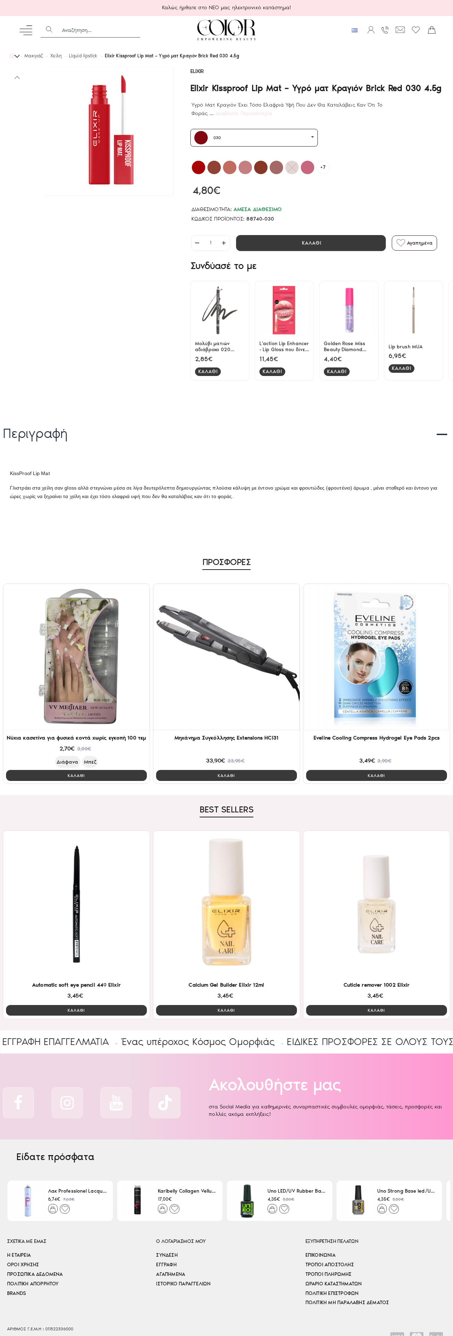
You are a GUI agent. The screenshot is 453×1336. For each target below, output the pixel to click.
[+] (224, 243)
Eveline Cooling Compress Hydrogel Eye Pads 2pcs (377, 738)
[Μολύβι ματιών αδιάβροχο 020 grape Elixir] (220, 310)
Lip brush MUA (406, 347)
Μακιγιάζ (33, 55)
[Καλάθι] (432, 30)
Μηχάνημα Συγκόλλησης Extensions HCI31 (226, 738)
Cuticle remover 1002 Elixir (377, 985)
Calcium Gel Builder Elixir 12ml (226, 985)
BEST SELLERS (226, 809)
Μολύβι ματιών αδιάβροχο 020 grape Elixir (212, 347)
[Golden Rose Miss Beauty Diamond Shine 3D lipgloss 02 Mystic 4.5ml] (349, 310)
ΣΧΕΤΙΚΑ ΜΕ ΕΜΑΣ (26, 1241)
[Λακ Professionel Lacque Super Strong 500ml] (27, 1200)
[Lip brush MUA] (413, 310)
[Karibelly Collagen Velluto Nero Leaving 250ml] (137, 1200)
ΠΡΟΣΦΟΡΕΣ (226, 561)
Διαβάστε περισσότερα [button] (244, 113)
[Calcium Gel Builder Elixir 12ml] (226, 904)
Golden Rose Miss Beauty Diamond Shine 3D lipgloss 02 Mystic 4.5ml (347, 347)
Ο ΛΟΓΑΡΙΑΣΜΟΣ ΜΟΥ (181, 1241)
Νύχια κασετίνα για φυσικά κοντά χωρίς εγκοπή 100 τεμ (76, 738)
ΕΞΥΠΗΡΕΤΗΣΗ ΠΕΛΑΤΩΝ (332, 1241)
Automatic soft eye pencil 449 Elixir (76, 985)
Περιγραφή (35, 433)
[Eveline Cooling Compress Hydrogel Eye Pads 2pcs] (376, 657)
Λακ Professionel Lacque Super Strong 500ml (77, 1191)
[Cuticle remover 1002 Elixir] (376, 904)
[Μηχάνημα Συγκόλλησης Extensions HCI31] (226, 657)
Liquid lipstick (83, 55)
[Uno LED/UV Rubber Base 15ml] (247, 1200)
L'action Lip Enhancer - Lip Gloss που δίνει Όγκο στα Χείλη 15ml (284, 347)
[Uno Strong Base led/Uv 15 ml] (356, 1200)
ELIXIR (197, 71)
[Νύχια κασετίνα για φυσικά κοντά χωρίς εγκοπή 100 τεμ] (76, 657)
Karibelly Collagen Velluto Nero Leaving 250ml (187, 1191)
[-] (197, 243)
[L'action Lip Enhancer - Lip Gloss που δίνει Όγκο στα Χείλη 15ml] (284, 310)
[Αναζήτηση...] (49, 30)
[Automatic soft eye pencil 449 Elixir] (76, 904)
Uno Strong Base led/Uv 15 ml (406, 1191)
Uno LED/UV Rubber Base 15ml (297, 1191)
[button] (311, 243)
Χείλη (56, 55)
